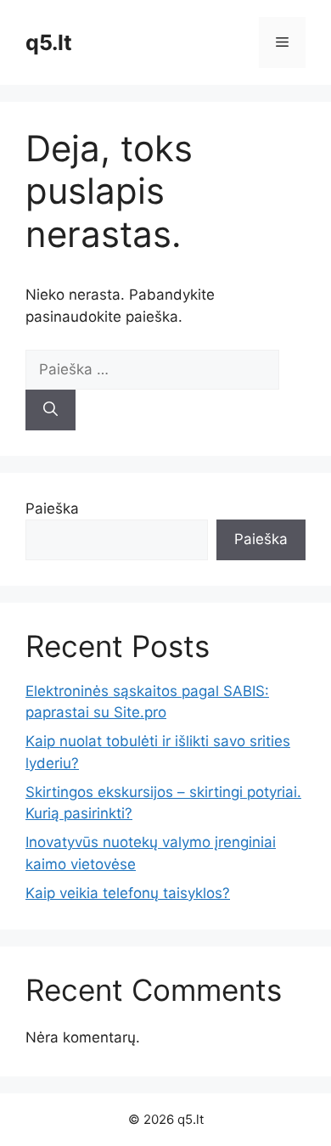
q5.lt (48, 42)
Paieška (52, 508)
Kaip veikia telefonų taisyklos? (127, 893)
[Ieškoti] (50, 410)
